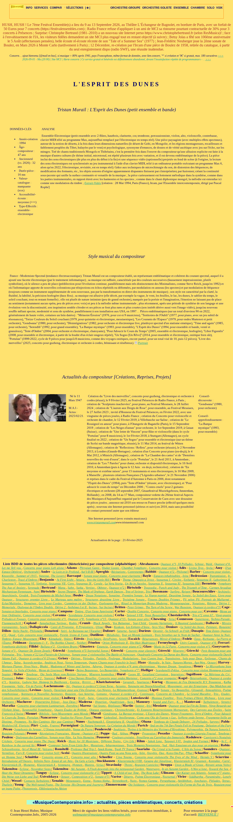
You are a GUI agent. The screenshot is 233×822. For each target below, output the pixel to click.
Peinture (212, 627)
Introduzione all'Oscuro (17, 761)
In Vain (167, 662)
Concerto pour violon (163, 568)
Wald (209, 564)
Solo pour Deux (192, 658)
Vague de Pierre (83, 729)
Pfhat (189, 753)
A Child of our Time (126, 772)
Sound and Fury (164, 701)
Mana (62, 587)
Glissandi (197, 690)
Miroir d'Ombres (170, 638)
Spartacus (143, 682)
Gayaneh (129, 682)
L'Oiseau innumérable (57, 729)
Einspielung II (115, 721)
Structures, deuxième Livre (103, 599)
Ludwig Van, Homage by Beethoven (45, 682)
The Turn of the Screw (159, 607)
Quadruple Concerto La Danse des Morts (163, 654)
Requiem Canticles (147, 765)
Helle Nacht (20, 631)
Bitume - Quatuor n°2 (85, 733)
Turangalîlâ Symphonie (37, 709)
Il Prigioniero (85, 627)
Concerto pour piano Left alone (44, 568)
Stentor (140, 705)
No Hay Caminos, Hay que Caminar (51, 721)
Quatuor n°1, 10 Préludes (177, 564)
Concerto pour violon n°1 (194, 646)
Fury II (20, 753)
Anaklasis (119, 729)
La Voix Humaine (84, 737)
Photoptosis (30, 788)
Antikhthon (185, 780)
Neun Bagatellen (156, 615)
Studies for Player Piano (76, 717)
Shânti (68, 638)
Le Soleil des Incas (192, 627)
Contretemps (136, 571)
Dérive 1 (224, 603)
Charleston (9, 579)
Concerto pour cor (191, 611)
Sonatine (115, 595)
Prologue (115, 658)
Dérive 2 (60, 607)
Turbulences (211, 701)
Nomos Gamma (148, 780)
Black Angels (102, 623)
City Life (129, 741)
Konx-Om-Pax (175, 753)
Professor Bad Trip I (83, 749)
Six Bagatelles (181, 690)
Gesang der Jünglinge (158, 761)
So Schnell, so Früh (177, 631)
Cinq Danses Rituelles (83, 678)
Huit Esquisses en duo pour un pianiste (194, 745)
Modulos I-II (10, 725)
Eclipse (24, 769)
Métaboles (113, 635)
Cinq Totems (124, 757)
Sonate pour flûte (60, 737)
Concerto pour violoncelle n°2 (80, 772)
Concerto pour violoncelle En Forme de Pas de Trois (180, 784)
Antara (80, 579)
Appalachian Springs (53, 623)
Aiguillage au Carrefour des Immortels (160, 737)
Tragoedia (150, 587)
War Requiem (183, 607)
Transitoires (173, 658)
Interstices (178, 674)
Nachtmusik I (96, 721)
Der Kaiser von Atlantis (191, 772)
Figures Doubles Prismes (164, 599)
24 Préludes (200, 721)
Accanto (121, 686)
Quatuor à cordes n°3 (206, 607)
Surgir (133, 631)
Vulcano (47, 749)
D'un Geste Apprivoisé (99, 611)
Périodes (89, 658)
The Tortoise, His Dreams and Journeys (79, 784)
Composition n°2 (83, 776)
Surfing (175, 591)
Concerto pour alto (84, 757)
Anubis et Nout (54, 662)
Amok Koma (105, 749)
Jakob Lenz (155, 741)
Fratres (55, 725)
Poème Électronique (148, 776)
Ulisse (100, 627)
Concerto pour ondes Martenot (118, 678)
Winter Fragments (182, 713)
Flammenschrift (12, 623)
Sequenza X (155, 583)
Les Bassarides (109, 670)
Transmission (218, 575)
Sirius (100, 765)
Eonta (87, 780)
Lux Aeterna (87, 694)
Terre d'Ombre (204, 713)
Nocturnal (169, 776)
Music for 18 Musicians (83, 741)
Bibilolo (44, 713)
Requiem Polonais (13, 733)
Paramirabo (213, 776)
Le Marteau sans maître (67, 599)
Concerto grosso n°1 (55, 757)
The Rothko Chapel (62, 642)
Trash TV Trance (124, 749)
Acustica (14, 682)
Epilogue (211, 658)
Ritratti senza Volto (217, 765)
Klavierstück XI (184, 761)
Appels (48, 690)
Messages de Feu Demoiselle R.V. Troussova (194, 682)
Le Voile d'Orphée (25, 670)
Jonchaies (201, 780)
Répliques (114, 705)
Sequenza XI (173, 583)
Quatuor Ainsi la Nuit (217, 635)
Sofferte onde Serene (191, 717)
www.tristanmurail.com (101, 522)
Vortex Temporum (76, 662)
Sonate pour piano (96, 575)
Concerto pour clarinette (125, 575)
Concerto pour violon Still (43, 753)
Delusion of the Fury (218, 725)
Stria (172, 619)
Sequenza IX (84, 583)
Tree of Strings (134, 591)
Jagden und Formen (196, 741)
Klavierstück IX (12, 765)
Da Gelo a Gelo (85, 761)
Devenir (158, 631)
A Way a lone (199, 769)
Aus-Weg (200, 662)
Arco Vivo (158, 627)
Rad (115, 733)
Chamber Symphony (134, 568)
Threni (128, 765)
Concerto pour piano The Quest (35, 741)
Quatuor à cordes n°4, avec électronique (130, 666)
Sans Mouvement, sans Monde (70, 713)
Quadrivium (117, 701)
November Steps (41, 769)
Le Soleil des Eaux (205, 595)
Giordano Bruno (67, 646)
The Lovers (58, 575)
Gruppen (201, 761)
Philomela (36, 631)
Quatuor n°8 (76, 619)
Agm (36, 591)
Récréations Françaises (55, 733)
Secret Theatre (67, 591)
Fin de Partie (34, 686)
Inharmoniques (115, 745)
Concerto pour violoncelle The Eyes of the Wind (166, 757)
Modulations (130, 658)
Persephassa (168, 780)
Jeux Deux (70, 701)
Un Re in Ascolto (136, 583)
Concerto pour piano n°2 (126, 646)
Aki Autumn (78, 769)
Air (68, 686)
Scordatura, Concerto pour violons (90, 615)
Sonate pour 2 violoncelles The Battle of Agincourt (104, 654)
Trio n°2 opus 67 (203, 615)
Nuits (133, 780)
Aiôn (142, 753)
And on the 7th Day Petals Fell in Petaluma (177, 725)
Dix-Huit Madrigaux (143, 642)
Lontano (102, 694)
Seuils (24, 627)
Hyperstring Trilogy (48, 701)
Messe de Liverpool (51, 670)
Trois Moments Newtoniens (144, 745)
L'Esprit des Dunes (157, 713)
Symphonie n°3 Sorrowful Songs (88, 650)
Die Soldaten (136, 784)
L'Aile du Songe (192, 749)
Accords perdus (33, 662)
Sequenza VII (57, 583)
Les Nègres (104, 690)
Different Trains (111, 741)
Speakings (185, 666)
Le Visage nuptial (156, 595)
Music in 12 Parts (165, 646)
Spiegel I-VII (135, 615)
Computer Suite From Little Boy (68, 745)
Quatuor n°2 (167, 571)
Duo (162, 753)
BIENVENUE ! (208, 814)
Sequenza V (9, 583)
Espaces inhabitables (167, 575)
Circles (177, 579)
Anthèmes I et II (77, 607)
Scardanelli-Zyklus (168, 670)
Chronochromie (125, 709)
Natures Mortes (183, 662)
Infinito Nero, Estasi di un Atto (53, 761)
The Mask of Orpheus (91, 591)
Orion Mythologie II (115, 642)
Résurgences (150, 638)
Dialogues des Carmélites (32, 737)
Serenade (34, 587)
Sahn (71, 587)
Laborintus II (221, 579)
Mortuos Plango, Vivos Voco (20, 666)
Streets (226, 701)
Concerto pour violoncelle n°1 (47, 619)
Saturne (122, 631)
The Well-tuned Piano (40, 784)
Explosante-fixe (109, 603)
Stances (49, 678)
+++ (220, 55)
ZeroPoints (110, 638)
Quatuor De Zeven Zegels (34, 650)
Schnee (199, 564)
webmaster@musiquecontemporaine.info (102, 814)
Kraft (82, 698)
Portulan (33, 717)
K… (179, 701)
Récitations (118, 571)
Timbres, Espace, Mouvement (20, 638)
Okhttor (102, 587)
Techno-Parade (220, 619)
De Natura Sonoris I (217, 729)
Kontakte (215, 761)
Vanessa (44, 575)
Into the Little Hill (99, 579)
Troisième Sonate (134, 599)
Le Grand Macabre (199, 694)
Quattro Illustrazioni (85, 753)
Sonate (165, 690)
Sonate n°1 (9, 650)
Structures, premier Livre (32, 599)
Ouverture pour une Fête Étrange (75, 690)
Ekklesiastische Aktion (53, 788)
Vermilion (8, 753)
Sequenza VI (26, 583)
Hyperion (101, 701)
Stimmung (64, 765)
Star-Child (140, 623)
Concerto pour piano (43, 611)
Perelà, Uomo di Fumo (74, 635)
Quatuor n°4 (222, 564)
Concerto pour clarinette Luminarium (41, 705)
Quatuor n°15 (117, 619)
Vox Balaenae (122, 623)
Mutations (97, 745)
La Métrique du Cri (217, 674)
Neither (82, 642)
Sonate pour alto (138, 619)
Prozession (149, 733)
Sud (165, 745)
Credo (44, 725)
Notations (198, 603)
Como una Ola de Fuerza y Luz (156, 717)
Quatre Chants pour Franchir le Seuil (113, 662)
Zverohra (72, 705)
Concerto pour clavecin (141, 650)
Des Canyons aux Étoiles (206, 709)
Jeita (185, 575)
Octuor (212, 662)
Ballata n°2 (48, 646)
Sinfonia (42, 583)
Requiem (225, 627)
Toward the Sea (219, 769)
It (229, 575)
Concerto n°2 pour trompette (158, 678)
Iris (149, 705)
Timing (79, 611)
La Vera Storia (114, 583)
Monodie (154, 662)
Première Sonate (133, 595)
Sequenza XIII (191, 583)
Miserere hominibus (102, 674)
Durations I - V (38, 642)
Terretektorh (120, 780)
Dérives (76, 658)
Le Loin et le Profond (66, 571)
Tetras (226, 780)
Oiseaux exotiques (101, 709)
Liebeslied (111, 717)
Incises (93, 607)
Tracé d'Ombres (28, 579)
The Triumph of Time (195, 587)
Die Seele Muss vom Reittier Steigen (63, 674)
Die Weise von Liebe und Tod (20, 776)
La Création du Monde (121, 725)
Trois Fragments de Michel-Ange (51, 595)
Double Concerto (138, 611)
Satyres (215, 721)
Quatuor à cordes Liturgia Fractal (195, 733)
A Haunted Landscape (189, 623)
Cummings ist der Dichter (81, 603)
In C (224, 741)
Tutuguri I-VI (172, 741)
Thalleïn (7, 784)
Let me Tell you (12, 568)
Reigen (186, 591)
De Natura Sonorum (93, 725)
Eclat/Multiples (12, 603)
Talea (17, 662)
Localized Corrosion (155, 674)
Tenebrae (32, 674)
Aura (91, 698)
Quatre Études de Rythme (71, 709)
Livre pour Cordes (51, 603)
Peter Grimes (135, 607)
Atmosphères (213, 690)
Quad (12, 635)
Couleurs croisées (123, 737)
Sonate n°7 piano (219, 772)
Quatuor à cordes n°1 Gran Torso (93, 686)
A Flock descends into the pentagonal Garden (116, 769)
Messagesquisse (180, 603)
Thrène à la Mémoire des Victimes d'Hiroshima (156, 729)
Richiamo (209, 638)
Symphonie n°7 (130, 670)
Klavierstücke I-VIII (130, 761)
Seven (123, 638)
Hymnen (77, 765)
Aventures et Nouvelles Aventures (42, 694)
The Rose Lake (150, 772)
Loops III (134, 674)
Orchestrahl (31, 571)
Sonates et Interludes (15, 611)
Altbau (124, 733)
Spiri (64, 631)
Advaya (97, 666)
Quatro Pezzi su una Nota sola (118, 753)
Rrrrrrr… (88, 682)
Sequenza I (163, 579)
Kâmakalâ (55, 638)
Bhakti (44, 666)
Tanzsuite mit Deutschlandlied (147, 686)
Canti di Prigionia (63, 627)
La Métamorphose (124, 690)
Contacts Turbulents (37, 780)
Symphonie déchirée (15, 646)
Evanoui (142, 690)
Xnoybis (152, 753)
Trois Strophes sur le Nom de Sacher (177, 635)
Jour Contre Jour (152, 658)
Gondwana (110, 713)
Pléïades (215, 780)
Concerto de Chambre (170, 694)
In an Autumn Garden (175, 769)
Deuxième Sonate (180, 595)
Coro (71, 583)
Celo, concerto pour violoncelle (38, 635)
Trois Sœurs (94, 638)
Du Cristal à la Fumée (166, 749)
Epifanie (189, 579)
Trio (148, 591)
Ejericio (24, 725)
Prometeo (20, 721)
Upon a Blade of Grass (189, 765)
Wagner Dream (167, 666)
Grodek (24, 595)
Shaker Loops (111, 568)
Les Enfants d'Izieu (138, 627)
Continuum (147, 694)
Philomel (182, 571)
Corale (98, 583)
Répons (212, 603)
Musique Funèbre (163, 698)
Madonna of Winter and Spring (71, 666)
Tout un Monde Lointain (137, 635)
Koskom (119, 627)
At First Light (65, 579)
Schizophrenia (11, 749)
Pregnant (8, 678)
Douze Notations (96, 595)
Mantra (90, 765)
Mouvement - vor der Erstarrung (187, 686)
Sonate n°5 (102, 776)
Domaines (30, 603)
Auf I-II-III (87, 571)
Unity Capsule (189, 642)
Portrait (143, 343)
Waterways (153, 769)
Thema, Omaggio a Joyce (139, 579)
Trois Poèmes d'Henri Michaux (196, 698)
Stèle (20, 686)
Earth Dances (115, 591)
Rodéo (73, 623)
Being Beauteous (87, 670)
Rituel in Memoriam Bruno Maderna (144, 603)
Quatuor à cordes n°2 (123, 694)
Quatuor (224, 749)
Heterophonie (199, 678)
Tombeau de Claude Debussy (172, 721)
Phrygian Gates (90, 568)
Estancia (103, 646)
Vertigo (91, 587)
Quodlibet (133, 721)
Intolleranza (127, 717)
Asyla (210, 568)
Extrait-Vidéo (92, 183)
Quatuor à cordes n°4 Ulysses (38, 658)
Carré (226, 761)
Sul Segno (99, 705)
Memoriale (9, 607)
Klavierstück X (46, 765)
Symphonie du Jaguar (28, 729)
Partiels (101, 658)
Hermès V (206, 757)
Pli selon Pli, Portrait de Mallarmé (206, 599)
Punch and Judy (169, 587)
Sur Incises (106, 607)
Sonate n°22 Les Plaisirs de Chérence (47, 654)
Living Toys (196, 568)
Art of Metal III (31, 749)
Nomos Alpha (102, 780)
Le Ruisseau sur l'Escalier (85, 631)
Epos (197, 638)
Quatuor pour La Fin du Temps (188, 705)
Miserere (179, 650)
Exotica (75, 682)
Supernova (202, 619)
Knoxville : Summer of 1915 (19, 575)
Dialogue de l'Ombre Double (35, 607)
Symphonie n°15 (96, 619)
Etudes (225, 694)
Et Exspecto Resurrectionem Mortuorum (162, 709)
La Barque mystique (131, 713)
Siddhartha (196, 776)
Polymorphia (195, 729)
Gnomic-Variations (161, 623)
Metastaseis (73, 780)
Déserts (129, 776)
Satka (80, 587)
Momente (29, 765)
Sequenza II (204, 579)
